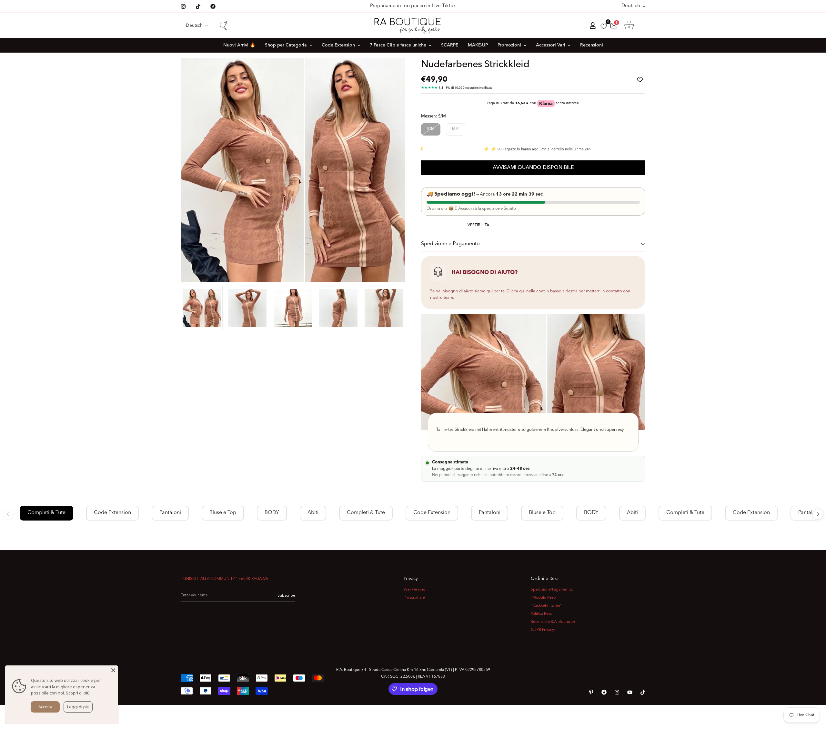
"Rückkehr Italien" (546, 606)
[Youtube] (629, 692)
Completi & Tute (46, 512)
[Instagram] (183, 6)
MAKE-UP (478, 45)
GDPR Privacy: (543, 630)
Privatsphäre (414, 598)
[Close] (113, 670)
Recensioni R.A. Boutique (553, 622)
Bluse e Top (222, 512)
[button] (629, 25)
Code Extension (338, 45)
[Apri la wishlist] (603, 26)
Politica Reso (541, 614)
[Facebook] (213, 6)
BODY (272, 512)
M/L (455, 129)
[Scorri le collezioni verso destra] (817, 514)
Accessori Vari (550, 45)
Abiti (312, 512)
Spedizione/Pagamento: (552, 590)
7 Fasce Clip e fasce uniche (398, 45)
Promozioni (509, 45)
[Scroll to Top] (813, 693)
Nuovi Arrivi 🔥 (239, 45)
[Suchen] (223, 25)
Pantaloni (170, 512)
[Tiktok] (198, 6)
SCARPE (449, 45)
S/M (431, 129)
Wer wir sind (415, 590)
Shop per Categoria (286, 45)
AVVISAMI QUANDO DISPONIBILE (533, 167)
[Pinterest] (591, 692)
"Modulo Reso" (544, 598)
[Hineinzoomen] (391, 71)
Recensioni (591, 45)
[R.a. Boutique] (413, 25)
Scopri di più (78, 693)
